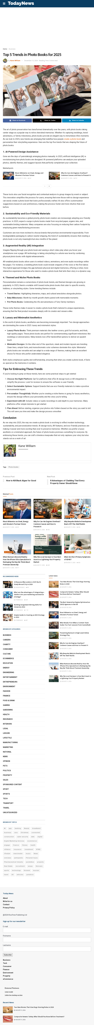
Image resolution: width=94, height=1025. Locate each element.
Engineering (8, 672)
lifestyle (7, 853)
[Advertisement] (47, 26)
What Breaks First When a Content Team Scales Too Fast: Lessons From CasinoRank (75, 624)
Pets (5, 766)
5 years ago (19, 610)
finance (16, 845)
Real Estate (8, 866)
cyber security (22, 837)
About (5, 898)
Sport (6, 789)
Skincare (39, 866)
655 (79, 562)
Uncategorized (10, 812)
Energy (6, 668)
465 (79, 527)
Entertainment (10, 677)
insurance (17, 849)
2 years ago (19, 600)
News (5, 756)
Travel (6, 808)
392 (76, 178)
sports (6, 870)
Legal (5, 728)
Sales (5, 780)
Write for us (7, 901)
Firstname (7, 936)
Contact (6, 904)
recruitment (20, 866)
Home (5, 49)
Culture (7, 654)
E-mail (5, 926)
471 (18, 567)
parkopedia (18, 858)
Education (8, 663)
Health (6, 714)
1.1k (26, 610)
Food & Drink (9, 701)
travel (6, 874)
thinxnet (27, 870)
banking (18, 828)
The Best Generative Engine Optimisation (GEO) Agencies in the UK (75, 603)
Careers (7, 640)
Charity (6, 644)
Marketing (8, 747)
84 (28, 587)
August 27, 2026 (21, 178)
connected (36, 832)
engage (7, 845)
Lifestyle (7, 738)
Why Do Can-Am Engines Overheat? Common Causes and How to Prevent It (76, 174)
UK (13, 874)
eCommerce (8, 658)
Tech (5, 799)
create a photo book (72, 139)
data (32, 837)
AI (5, 828)
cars (16, 832)
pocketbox (30, 862)
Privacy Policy (9, 908)
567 (30, 178)
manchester (18, 853)
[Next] (49, 186)
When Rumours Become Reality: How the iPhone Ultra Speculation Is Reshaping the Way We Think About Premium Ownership (75, 666)
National (7, 752)
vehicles (20, 874)
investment (29, 849)
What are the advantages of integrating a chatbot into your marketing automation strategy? (29, 594)
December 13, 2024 (31, 60)
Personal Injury (32, 858)
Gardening (8, 710)
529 (26, 600)
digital (40, 837)
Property (7, 775)
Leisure (6, 733)
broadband (36, 828)
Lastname (7, 945)
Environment (9, 686)
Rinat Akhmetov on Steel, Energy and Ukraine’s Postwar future (29, 174)
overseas (7, 858)
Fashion (6, 691)
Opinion (6, 761)
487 (26, 620)
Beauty (26, 828)
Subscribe (8, 955)
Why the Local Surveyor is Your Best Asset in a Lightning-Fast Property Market (47, 559)
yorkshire (30, 874)
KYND (38, 849)
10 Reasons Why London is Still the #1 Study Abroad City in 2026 (27, 583)
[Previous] (45, 186)
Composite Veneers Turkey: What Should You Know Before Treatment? (74, 593)
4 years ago (19, 620)
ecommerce (32, 841)
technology (16, 870)
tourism (36, 870)
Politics (7, 771)
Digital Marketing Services (14, 841)
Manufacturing (10, 742)
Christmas (24, 832)
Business (12, 49)
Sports (6, 794)
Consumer (8, 649)
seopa (30, 866)
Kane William (15, 60)
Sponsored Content (12, 784)
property (40, 862)
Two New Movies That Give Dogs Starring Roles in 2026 (34, 1007)
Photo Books (13, 467)
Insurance (8, 719)
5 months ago (20, 587)
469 (48, 565)
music (28, 853)
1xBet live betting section (13, 995)
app (10, 828)
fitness (24, 845)
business (7, 832)
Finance (6, 696)
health (33, 845)
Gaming (6, 705)
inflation (7, 849)
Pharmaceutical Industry (13, 862)
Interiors (7, 724)
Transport (8, 803)
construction (9, 837)
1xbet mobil (9, 992)
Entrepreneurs (10, 682)
